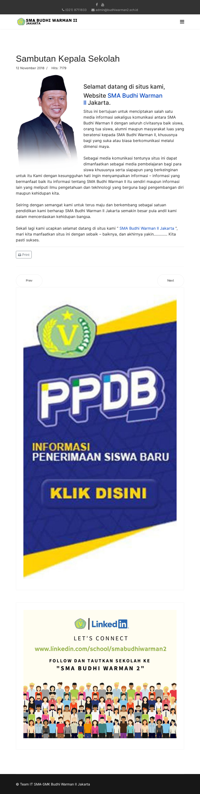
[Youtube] (102, 4)
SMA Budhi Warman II (122, 99)
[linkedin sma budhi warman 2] (100, 674)
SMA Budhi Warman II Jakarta (147, 228)
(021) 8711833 (76, 10)
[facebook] (97, 4)
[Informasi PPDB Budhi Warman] (100, 437)
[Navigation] (182, 21)
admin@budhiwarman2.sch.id (117, 10)
